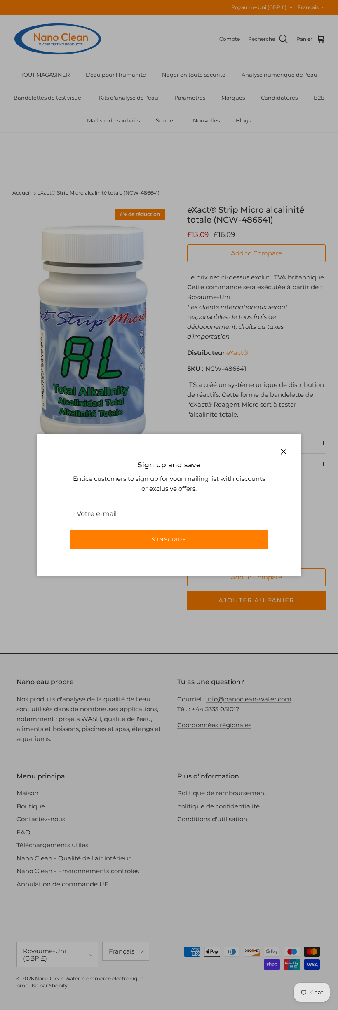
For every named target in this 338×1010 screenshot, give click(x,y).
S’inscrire (169, 539)
